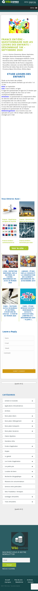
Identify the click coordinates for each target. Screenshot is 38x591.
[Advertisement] (19, 137)
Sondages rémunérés (19, 496)
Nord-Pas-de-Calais (9, 67)
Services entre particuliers (13, 486)
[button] (26, 2)
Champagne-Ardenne (22, 58)
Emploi (7, 451)
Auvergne (6, 56)
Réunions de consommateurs (14, 481)
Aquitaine (30, 54)
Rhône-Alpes (26, 69)
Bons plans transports (19, 426)
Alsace (24, 54)
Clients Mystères (10, 436)
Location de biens (19, 471)
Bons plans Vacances (19, 431)
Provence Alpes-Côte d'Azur (12, 69)
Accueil (7, 580)
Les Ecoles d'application (19, 461)
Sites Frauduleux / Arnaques (14, 492)
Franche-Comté (26, 61)
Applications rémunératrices (14, 406)
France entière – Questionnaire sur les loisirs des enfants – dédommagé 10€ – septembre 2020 (17, 45)
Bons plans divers (19, 416)
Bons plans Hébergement (19, 421)
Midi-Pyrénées (28, 65)
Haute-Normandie (9, 63)
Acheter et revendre (19, 401)
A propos (8, 582)
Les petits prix (19, 466)
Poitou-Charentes (15, 54)
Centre (12, 58)
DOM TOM (17, 61)
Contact (30, 582)
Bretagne (6, 58)
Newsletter (19, 582)
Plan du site (18, 580)
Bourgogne (26, 56)
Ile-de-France (20, 63)
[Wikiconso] (10, 2)
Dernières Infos (8, 61)
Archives (7, 411)
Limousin (13, 65)
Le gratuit (19, 456)
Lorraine (20, 65)
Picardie (30, 67)
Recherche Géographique (19, 476)
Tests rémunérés (19, 501)
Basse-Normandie (16, 56)
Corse (32, 58)
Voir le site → (19, 248)
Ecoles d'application (19, 446)
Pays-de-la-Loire (21, 67)
